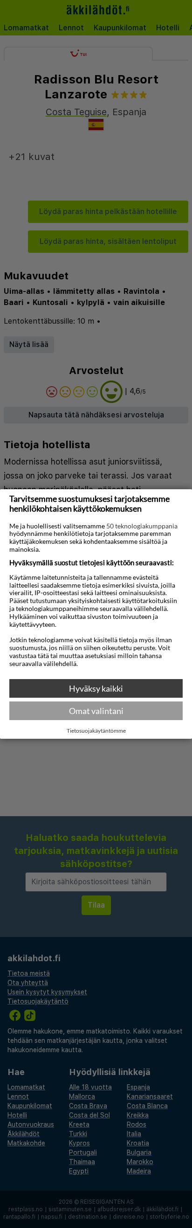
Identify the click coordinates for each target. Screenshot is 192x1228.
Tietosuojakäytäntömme (96, 731)
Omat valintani (96, 711)
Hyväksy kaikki (96, 688)
